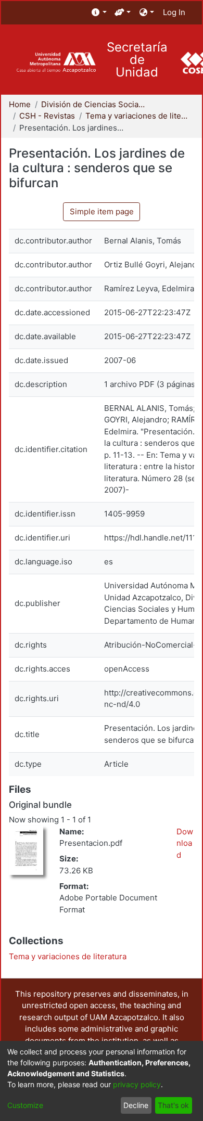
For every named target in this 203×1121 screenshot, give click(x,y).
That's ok (173, 1105)
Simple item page (102, 211)
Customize (25, 1105)
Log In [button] (174, 12)
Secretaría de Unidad (137, 60)
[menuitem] (99, 13)
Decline (135, 1105)
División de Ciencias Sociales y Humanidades (93, 104)
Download (184, 843)
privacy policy (137, 1084)
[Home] (56, 62)
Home (20, 104)
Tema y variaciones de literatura (137, 116)
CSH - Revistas (47, 116)
